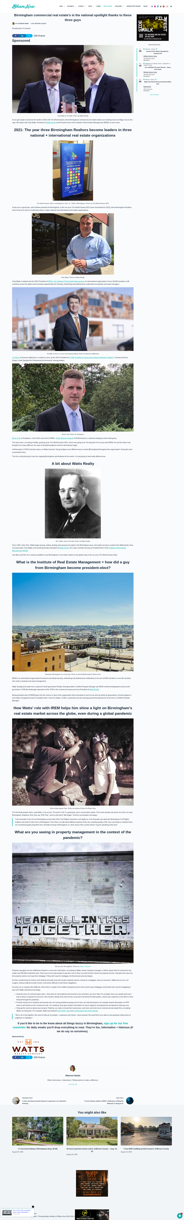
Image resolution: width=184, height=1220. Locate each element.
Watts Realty (51, 122)
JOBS (61, 6)
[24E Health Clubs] (92, 1214)
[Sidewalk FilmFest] (153, 27)
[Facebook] (152, 6)
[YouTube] (163, 6)
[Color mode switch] (171, 6)
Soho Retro (61, 1011)
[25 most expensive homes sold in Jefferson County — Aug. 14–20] (92, 1131)
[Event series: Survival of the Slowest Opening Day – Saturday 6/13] (156, 49)
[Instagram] (155, 6)
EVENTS (81, 6)
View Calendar (154, 94)
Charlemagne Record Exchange (85, 1011)
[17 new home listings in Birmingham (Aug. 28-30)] (37, 1131)
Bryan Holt (16, 438)
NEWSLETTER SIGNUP (134, 6)
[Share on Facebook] (15, 35)
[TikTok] (161, 6)
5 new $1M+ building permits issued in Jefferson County (146, 1149)
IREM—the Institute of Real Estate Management (66, 281)
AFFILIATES (118, 6)
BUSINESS (70, 6)
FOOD (90, 6)
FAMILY (98, 6)
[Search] (167, 6)
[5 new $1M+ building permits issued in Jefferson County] (146, 1131)
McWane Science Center (150, 56)
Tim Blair (15, 357)
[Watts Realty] (28, 1047)
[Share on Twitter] (29, 35)
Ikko (68, 1011)
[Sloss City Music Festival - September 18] (92, 1183)
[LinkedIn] (158, 6)
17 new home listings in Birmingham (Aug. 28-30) (37, 1149)
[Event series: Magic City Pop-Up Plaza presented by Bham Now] (156, 79)
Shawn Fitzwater (85, 966)
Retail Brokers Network (65, 438)
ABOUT (145, 6)
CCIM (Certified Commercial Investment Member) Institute (91, 357)
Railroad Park (147, 86)
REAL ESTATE (108, 6)
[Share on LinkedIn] (22, 35)
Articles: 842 (73, 1084)
